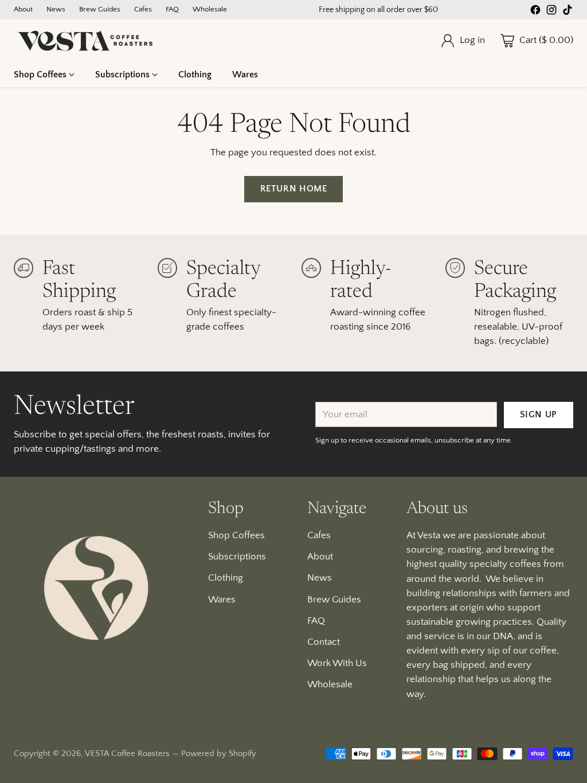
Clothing (225, 578)
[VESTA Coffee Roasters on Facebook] (535, 12)
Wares (222, 599)
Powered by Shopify (218, 753)
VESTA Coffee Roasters (127, 753)
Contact (323, 642)
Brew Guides (334, 599)
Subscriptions (237, 556)
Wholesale (330, 684)
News (319, 578)
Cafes (319, 535)
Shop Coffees (236, 535)
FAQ (316, 621)
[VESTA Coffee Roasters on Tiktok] (567, 12)
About (320, 556)
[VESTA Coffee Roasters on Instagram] (551, 12)
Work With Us (337, 663)
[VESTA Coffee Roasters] (85, 41)
